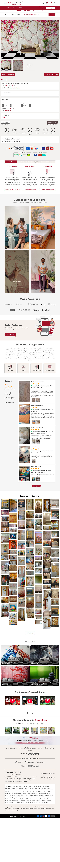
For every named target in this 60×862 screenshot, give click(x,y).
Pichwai (33, 802)
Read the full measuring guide (12, 189)
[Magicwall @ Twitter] (34, 723)
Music (45, 791)
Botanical (39, 790)
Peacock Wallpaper (9, 797)
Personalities (32, 800)
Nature (48, 788)
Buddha (7, 798)
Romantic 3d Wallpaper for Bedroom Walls (34, 797)
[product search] (43, 3)
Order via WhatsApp (8, 74)
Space (48, 793)
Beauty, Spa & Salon (23, 790)
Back (52, 14)
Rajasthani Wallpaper (19, 797)
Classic (18, 139)
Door (6, 802)
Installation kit (7, 110)
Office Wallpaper (42, 793)
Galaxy (24, 791)
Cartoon (47, 790)
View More (30, 633)
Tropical (25, 788)
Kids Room (7, 788)
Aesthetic (13, 788)
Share (4, 80)
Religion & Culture (9, 793)
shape (9, 141)
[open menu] (54, 3)
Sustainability (49, 162)
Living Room (22, 798)
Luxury (18, 802)
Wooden (31, 795)
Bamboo (16, 790)
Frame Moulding (12, 802)
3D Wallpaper (46, 786)
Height (22, 103)
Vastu (29, 788)
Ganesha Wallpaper (49, 797)
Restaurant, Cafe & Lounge (20, 793)
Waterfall (36, 795)
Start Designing (10, 334)
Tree (30, 790)
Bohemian (34, 790)
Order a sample (52, 122)
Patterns (49, 791)
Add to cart (5, 122)
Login (42, 8)
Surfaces (18, 795)
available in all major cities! (30, 11)
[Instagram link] (31, 754)
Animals (11, 790)
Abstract (14, 139)
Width (3, 103)
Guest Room (8, 800)
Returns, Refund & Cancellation (27, 748)
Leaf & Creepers (39, 791)
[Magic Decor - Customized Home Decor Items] (14, 3)
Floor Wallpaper (15, 800)
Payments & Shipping (11, 748)
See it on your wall (52, 74)
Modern (22, 802)
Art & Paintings (19, 788)
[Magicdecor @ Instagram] (31, 723)
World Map (34, 788)
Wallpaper (18, 141)
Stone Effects (8, 795)
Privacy (52, 748)
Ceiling (51, 790)
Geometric (29, 791)
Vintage (26, 795)
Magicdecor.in (12, 816)
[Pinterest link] (38, 754)
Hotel (34, 791)
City (6, 791)
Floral (17, 791)
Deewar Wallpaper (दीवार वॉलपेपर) (46, 795)
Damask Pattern (11, 791)
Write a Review (9, 403)
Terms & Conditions (43, 748)
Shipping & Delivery (36, 162)
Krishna (11, 798)
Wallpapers (9, 139)
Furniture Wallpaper (24, 800)
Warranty (30, 750)
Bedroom (16, 798)
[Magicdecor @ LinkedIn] (38, 723)
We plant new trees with (48, 774)
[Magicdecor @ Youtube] (27, 723)
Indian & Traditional (42, 788)
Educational (38, 800)
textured (13, 141)
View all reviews (37, 486)
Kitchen (27, 798)
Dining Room (47, 798)
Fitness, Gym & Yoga (46, 800)
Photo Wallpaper (44, 802)
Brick (43, 790)
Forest (20, 791)
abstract (6, 141)
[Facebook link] (36, 754)
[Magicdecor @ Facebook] (42, 723)
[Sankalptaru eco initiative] (47, 777)
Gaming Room (40, 798)
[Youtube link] (29, 754)
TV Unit (38, 802)
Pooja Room (32, 798)
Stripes (13, 795)
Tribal (22, 795)
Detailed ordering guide (30, 189)
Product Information (24, 162)
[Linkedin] (33, 754)
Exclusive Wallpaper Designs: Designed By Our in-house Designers (27, 786)
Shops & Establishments (32, 793)
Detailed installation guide (47, 189)
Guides (11, 162)
